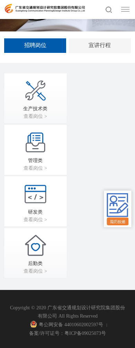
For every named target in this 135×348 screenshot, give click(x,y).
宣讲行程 (100, 45)
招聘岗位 (35, 45)
